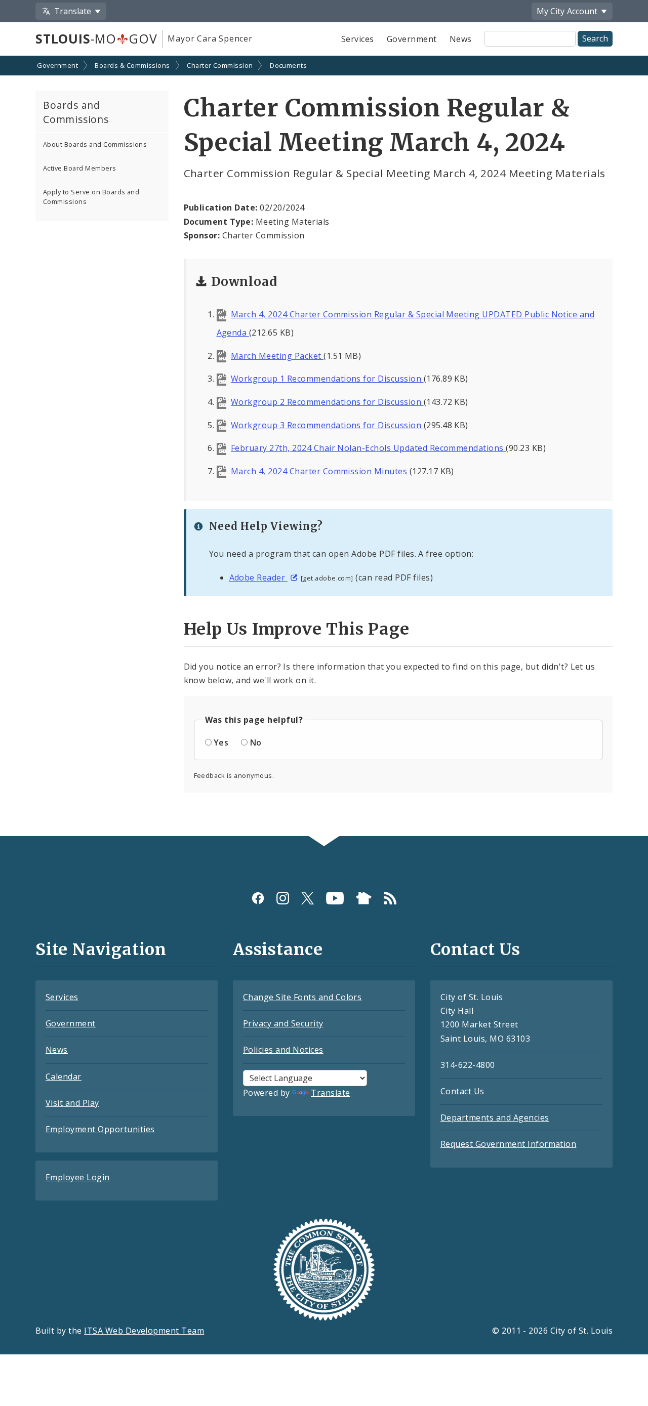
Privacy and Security (283, 1023)
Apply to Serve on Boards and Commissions (91, 196)
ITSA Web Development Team (144, 1330)
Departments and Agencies (494, 1117)
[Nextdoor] (364, 898)
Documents (288, 65)
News (461, 39)
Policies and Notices (283, 1049)
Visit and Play (72, 1102)
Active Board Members (79, 168)
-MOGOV (96, 38)
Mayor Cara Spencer (210, 38)
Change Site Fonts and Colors (302, 997)
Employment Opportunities (100, 1129)
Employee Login (78, 1177)
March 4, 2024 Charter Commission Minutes (320, 471)
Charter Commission (220, 65)
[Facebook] (258, 898)
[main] (324, 446)
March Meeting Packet (277, 355)
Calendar (64, 1076)
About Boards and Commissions (95, 144)
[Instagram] (282, 898)
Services (357, 39)
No (256, 742)
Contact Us (462, 1091)
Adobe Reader (258, 577)
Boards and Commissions (76, 112)
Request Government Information (508, 1143)
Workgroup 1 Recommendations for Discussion (327, 378)
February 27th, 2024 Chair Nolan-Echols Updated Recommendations (368, 447)
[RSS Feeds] (390, 898)
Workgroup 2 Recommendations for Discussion (327, 401)
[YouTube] (335, 898)
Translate (330, 1092)
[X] (307, 898)
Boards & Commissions (132, 65)
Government (412, 39)
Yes (221, 742)
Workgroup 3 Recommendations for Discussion (327, 425)
